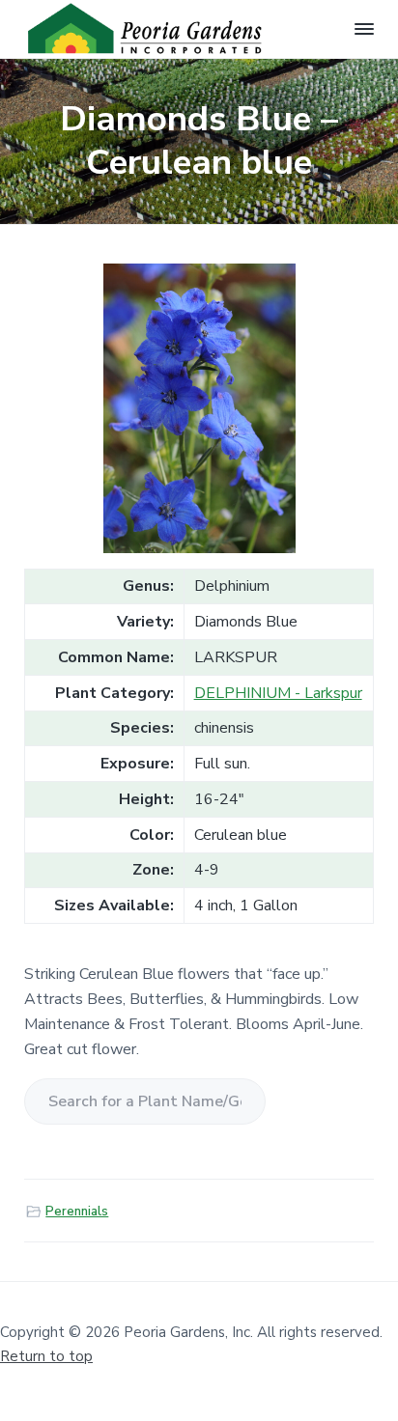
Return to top (46, 1356)
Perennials (76, 1211)
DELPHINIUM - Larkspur (278, 693)
